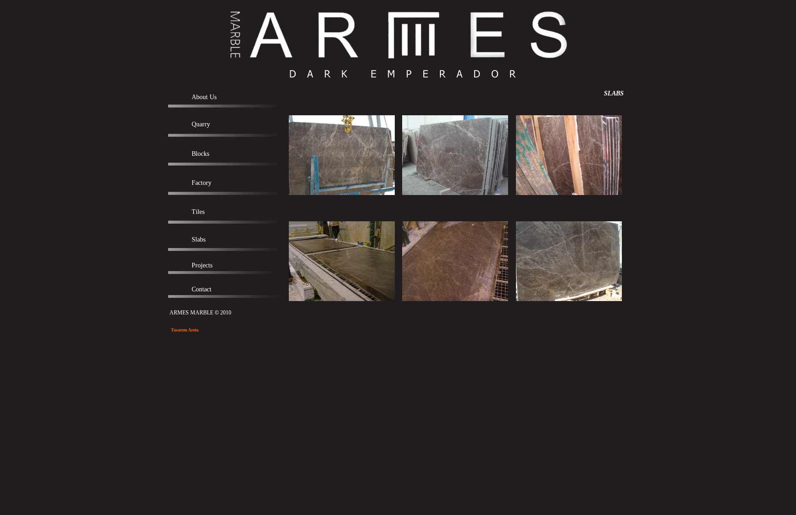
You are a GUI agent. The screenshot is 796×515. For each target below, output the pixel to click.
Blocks (200, 153)
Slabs (198, 239)
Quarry (201, 124)
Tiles (198, 211)
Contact (201, 289)
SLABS (615, 93)
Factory (201, 182)
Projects (202, 265)
